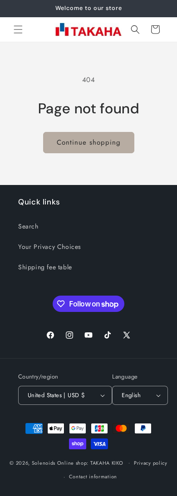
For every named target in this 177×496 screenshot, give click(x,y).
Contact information (93, 476)
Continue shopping (89, 142)
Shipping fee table (45, 267)
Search (28, 226)
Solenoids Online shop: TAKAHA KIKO (77, 462)
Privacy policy (150, 463)
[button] (18, 29)
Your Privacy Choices (49, 246)
